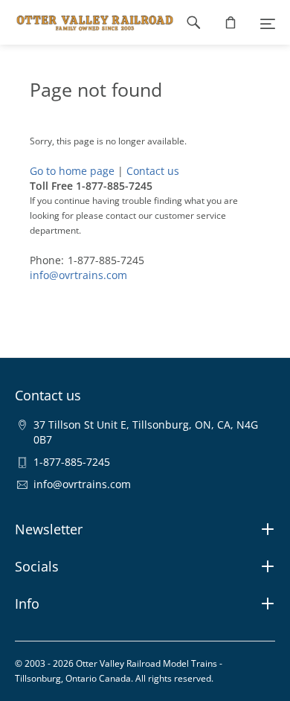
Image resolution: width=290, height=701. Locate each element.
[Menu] (267, 22)
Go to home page (72, 171)
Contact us (152, 171)
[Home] (87, 22)
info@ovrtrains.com (78, 275)
